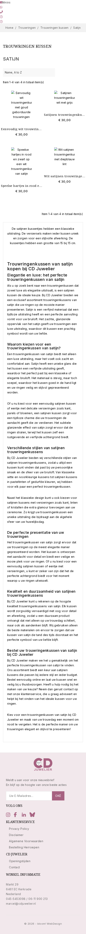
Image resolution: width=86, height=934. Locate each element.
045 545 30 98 (14, 12)
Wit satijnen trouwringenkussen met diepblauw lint (64, 176)
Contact (14, 867)
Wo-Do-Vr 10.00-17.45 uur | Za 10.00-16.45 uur (35, 16)
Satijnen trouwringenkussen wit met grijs (64, 114)
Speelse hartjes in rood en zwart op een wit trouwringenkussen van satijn (21, 185)
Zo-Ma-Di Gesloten (17, 21)
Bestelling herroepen (24, 847)
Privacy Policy (19, 828)
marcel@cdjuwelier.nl (21, 903)
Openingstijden (19, 861)
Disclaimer (16, 835)
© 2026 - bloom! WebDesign (43, 923)
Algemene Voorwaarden (26, 841)
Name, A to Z (28, 72)
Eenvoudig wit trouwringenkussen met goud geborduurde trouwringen (21, 129)
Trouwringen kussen (27, 46)
